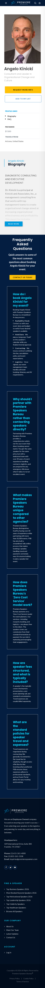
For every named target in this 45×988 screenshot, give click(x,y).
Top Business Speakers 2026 (17, 889)
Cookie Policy (28, 978)
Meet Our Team (12, 930)
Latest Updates (12, 934)
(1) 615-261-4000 (18, 853)
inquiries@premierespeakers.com (23, 859)
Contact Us (10, 937)
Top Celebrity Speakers (15, 904)
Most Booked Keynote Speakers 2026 (21, 893)
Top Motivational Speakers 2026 (19, 897)
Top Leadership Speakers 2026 (18, 900)
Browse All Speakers (14, 911)
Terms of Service (22, 981)
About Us (10, 926)
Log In (8, 952)
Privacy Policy (14, 978)
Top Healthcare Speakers (16, 908)
